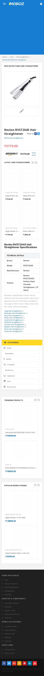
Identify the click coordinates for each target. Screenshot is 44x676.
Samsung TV (10, 429)
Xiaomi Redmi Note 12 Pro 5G (17, 553)
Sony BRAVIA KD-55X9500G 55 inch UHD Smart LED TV (21, 468)
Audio (9, 348)
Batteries (8, 637)
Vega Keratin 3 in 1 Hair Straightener (12, 231)
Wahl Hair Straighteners (13, 322)
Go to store (34, 154)
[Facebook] (4, 663)
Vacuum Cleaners (11, 584)
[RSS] (19, 663)
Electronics (9, 370)
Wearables (9, 353)
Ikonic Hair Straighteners (30, 228)
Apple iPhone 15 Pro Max (15, 517)
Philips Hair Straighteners (13, 318)
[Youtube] (35, 663)
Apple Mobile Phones (13, 514)
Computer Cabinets (12, 603)
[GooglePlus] (14, 663)
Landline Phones (11, 626)
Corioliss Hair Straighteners (14, 324)
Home (4, 57)
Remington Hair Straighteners (15, 313)
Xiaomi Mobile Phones (13, 550)
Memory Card (10, 634)
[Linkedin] (30, 663)
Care (11, 57)
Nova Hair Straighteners (13, 315)
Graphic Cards (10, 610)
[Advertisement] (22, 31)
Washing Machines (12, 587)
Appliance (11, 376)
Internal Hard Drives (12, 614)
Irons (6, 580)
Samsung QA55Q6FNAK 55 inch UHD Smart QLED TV (21, 432)
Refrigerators (10, 591)
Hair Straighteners (22, 57)
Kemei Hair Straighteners (13, 320)
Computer (11, 364)
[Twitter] (9, 663)
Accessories (11, 387)
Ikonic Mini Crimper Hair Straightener (30, 231)
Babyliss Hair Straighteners (14, 327)
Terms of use (9, 653)
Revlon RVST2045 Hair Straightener (14, 60)
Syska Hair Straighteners (13, 331)
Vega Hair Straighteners (12, 192)
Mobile (8, 359)
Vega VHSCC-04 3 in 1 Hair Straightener (12, 196)
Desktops (8, 607)
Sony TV (8, 465)
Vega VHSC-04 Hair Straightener (30, 196)
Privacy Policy (10, 649)
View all (8, 595)
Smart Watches (10, 630)
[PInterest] (24, 663)
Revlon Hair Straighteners (13, 138)
